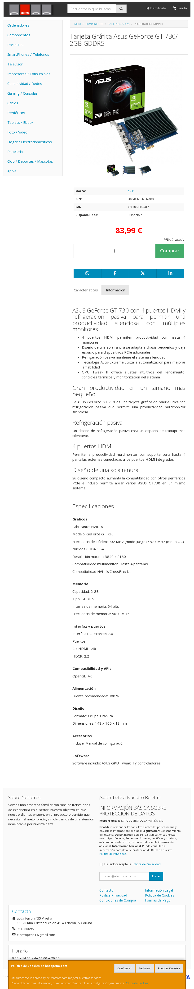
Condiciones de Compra (117, 900)
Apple (12, 171)
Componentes (18, 34)
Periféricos (16, 112)
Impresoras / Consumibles (28, 73)
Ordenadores (18, 25)
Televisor (15, 64)
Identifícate (157, 8)
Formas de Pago (158, 900)
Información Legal (159, 890)
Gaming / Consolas (22, 93)
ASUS (131, 191)
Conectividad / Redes (24, 83)
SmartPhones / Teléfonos (28, 54)
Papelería (15, 151)
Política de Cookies (136, 983)
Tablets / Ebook (20, 122)
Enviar (156, 876)
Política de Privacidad (112, 854)
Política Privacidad (113, 895)
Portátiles (15, 44)
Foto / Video (17, 132)
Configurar (124, 968)
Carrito (182, 8)
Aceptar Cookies (169, 968)
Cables (12, 103)
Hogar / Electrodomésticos (29, 141)
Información (115, 290)
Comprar (169, 251)
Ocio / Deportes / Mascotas (30, 161)
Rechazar (145, 968)
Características (86, 290)
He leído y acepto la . (132, 864)
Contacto (106, 890)
